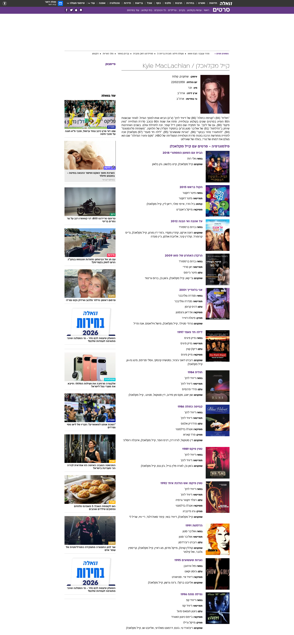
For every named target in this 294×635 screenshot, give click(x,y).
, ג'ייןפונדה (157, 236)
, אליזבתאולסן (171, 236)
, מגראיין (159, 547)
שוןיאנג (188, 394)
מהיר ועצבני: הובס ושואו (198, 54)
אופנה (102, 3)
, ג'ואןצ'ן (164, 278)
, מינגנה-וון (133, 360)
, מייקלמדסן (172, 547)
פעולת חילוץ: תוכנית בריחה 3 (170, 54)
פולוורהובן (190, 566)
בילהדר (190, 203)
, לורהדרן (175, 440)
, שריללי (134, 516)
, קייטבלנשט (171, 164)
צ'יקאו (189, 278)
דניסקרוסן (191, 306)
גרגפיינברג (189, 511)
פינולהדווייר (188, 317)
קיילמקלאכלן (185, 164)
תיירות (127, 3)
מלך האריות (108, 54)
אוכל (149, 3)
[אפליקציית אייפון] (76, 10)
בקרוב (182, 10)
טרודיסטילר (186, 323)
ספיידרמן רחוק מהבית (143, 54)
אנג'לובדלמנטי (184, 429)
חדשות (213, 3)
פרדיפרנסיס (189, 389)
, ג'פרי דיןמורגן (156, 232)
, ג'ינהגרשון (170, 582)
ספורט (201, 3)
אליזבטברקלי (185, 582)
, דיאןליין (168, 203)
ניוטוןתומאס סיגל (187, 611)
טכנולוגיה (115, 3)
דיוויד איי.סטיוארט (182, 577)
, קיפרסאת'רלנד (156, 516)
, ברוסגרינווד (152, 278)
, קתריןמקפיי (172, 232)
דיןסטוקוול (187, 440)
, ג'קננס (161, 465)
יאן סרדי (187, 267)
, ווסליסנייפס (146, 360)
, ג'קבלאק (158, 164)
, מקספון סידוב (175, 394)
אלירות (191, 158)
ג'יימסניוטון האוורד (182, 616)
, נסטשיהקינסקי (163, 360)
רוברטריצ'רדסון (187, 542)
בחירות (190, 3)
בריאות (139, 3)
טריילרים (172, 10)
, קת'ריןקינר (186, 236)
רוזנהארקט (186, 232)
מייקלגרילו (189, 622)
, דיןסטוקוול (160, 394)
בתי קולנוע (146, 10)
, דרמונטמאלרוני (164, 628)
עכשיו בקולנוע (194, 10)
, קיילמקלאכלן (155, 203)
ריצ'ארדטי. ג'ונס (183, 628)
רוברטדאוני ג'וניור (183, 360)
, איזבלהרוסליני (132, 440)
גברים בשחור (123, 54)
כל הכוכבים (160, 10)
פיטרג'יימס (190, 272)
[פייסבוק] (66, 10)
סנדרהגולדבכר (187, 295)
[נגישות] (5, 3)
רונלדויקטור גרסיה (186, 500)
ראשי (206, 10)
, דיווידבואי (172, 516)
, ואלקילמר (189, 551)
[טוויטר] (71, 10)
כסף (158, 3)
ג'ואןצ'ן (189, 465)
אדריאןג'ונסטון (184, 312)
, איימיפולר (179, 203)
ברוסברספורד (187, 227)
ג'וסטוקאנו (191, 571)
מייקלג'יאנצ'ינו (184, 209)
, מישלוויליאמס (154, 323)
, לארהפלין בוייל (175, 465)
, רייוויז (143, 516)
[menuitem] (211, 3)
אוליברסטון (189, 531)
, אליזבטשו (148, 628)
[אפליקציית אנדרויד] (81, 10)
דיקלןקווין (191, 349)
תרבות (178, 3)
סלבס (168, 3)
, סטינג (149, 394)
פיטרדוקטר (189, 192)
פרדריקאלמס (189, 423)
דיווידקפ (191, 600)
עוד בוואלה (108, 95)
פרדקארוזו (189, 434)
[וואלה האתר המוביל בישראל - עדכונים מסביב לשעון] (226, 3)
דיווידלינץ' (190, 378)
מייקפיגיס (190, 338)
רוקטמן (95, 54)
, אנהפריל (139, 323)
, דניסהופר (163, 440)
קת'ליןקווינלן (186, 547)
